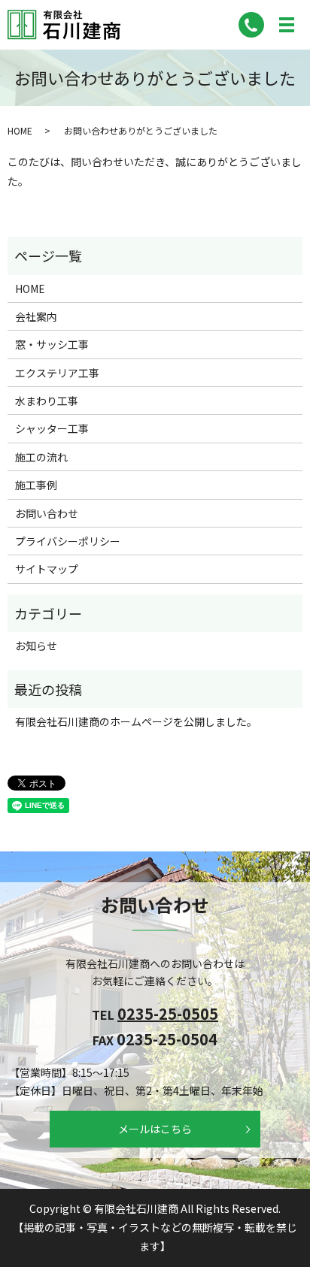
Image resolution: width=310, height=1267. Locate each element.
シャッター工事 (52, 428)
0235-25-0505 (167, 1013)
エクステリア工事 (57, 372)
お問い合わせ (46, 513)
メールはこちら (155, 1128)
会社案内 (36, 316)
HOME (20, 130)
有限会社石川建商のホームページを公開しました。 (136, 721)
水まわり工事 (46, 400)
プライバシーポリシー (67, 541)
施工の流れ (41, 456)
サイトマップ (46, 568)
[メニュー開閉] (286, 24)
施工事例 (36, 484)
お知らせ (36, 645)
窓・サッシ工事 (52, 344)
